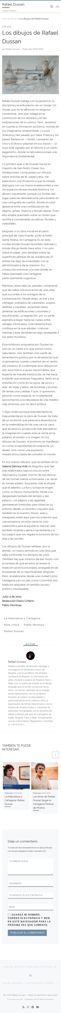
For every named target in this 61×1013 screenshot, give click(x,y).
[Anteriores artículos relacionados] (48, 754)
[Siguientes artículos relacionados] (55, 754)
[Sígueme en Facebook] (32, 1007)
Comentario (18, 861)
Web (12, 907)
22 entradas (16, 724)
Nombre (15, 883)
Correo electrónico (26, 895)
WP (21, 999)
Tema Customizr (46, 999)
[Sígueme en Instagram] (28, 1007)
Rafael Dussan (13, 49)
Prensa (13, 18)
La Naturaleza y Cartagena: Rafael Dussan (14, 800)
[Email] (37, 1007)
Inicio (4, 18)
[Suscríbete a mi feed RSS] (23, 1007)
